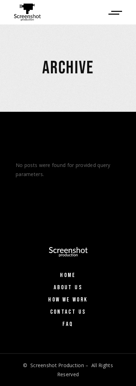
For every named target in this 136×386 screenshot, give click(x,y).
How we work (68, 299)
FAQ (67, 324)
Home (68, 275)
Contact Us (68, 311)
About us (68, 287)
